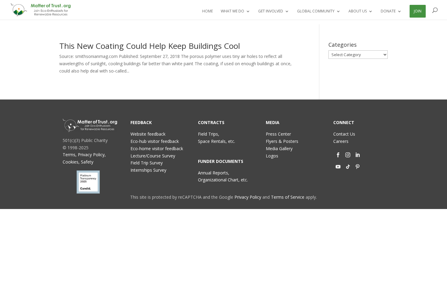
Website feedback (147, 134)
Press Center (278, 134)
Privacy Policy (247, 197)
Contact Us (344, 134)
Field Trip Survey (146, 163)
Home (207, 11)
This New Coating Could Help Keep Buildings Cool (149, 45)
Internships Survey (148, 170)
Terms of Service (287, 197)
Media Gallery (279, 148)
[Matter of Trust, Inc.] (90, 125)
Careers (340, 141)
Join (417, 11)
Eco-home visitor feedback (156, 148)
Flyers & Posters (282, 141)
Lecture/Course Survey (152, 156)
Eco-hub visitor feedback (154, 141)
